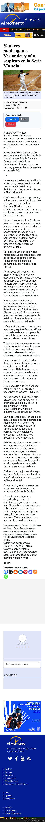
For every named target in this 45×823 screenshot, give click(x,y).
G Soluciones (40, 821)
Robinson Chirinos (20, 408)
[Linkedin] (20, 572)
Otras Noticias (16, 30)
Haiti (7, 793)
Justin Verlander (27, 226)
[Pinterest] (25, 572)
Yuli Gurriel (25, 396)
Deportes (36, 30)
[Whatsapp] (6, 576)
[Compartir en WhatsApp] (17, 108)
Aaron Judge (14, 263)
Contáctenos (10, 810)
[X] (11, 572)
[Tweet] (25, 108)
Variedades (10, 799)
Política (27, 30)
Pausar (24, 119)
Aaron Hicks (14, 246)
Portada (8, 769)
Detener (11, 124)
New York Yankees (21, 152)
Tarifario (8, 807)
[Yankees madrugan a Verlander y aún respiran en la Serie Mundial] (23, 80)
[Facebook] (6, 572)
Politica (8, 772)
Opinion (8, 796)
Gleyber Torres (22, 206)
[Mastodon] (30, 572)
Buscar (40, 35)
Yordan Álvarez (19, 405)
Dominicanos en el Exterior (16, 784)
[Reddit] (16, 572)
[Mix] (35, 572)
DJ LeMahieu (21, 240)
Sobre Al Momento (13, 813)
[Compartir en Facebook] (21, 108)
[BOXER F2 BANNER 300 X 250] (22, 716)
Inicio (5, 30)
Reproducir (12, 119)
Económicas (10, 778)
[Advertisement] (22, 601)
